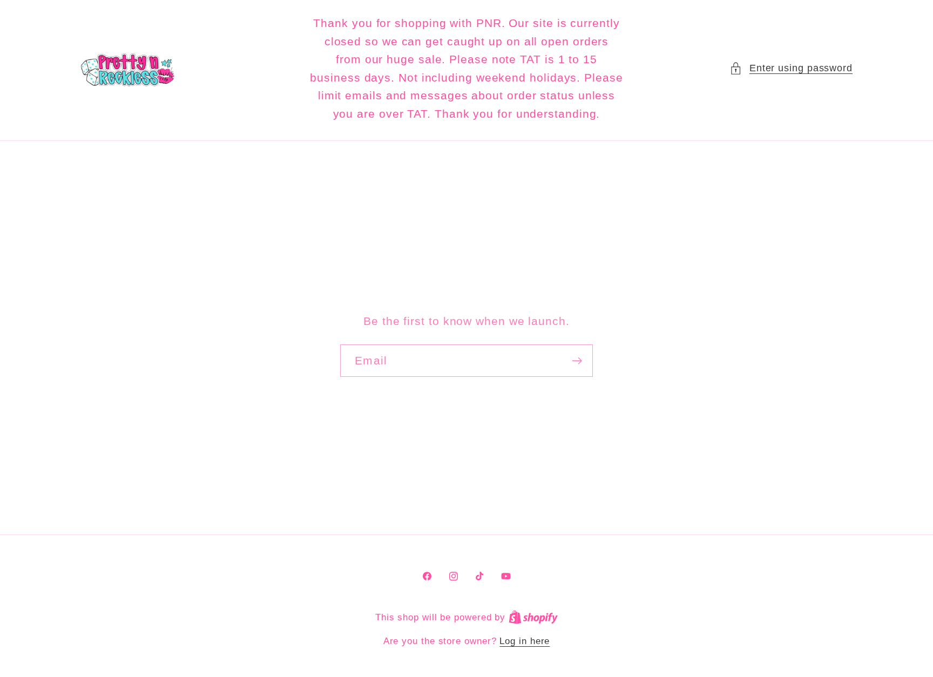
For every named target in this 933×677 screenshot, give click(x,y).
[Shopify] (533, 617)
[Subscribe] (577, 360)
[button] (791, 68)
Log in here (524, 641)
